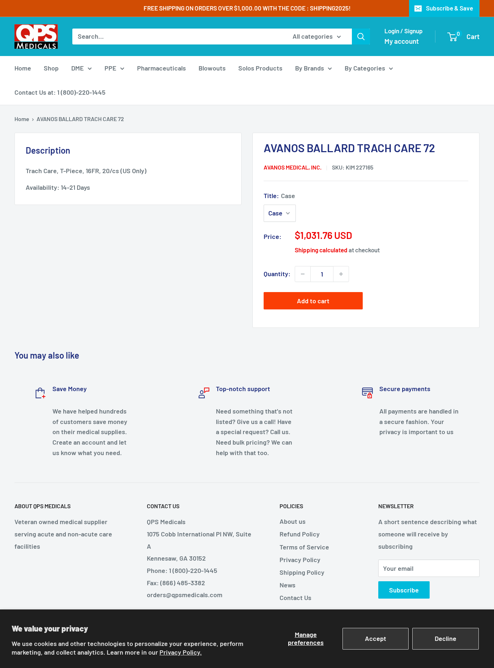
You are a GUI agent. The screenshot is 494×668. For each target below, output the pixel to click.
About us (293, 521)
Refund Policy (300, 534)
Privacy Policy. (180, 652)
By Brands (309, 68)
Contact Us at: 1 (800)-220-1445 (60, 92)
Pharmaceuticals (161, 68)
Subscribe (404, 590)
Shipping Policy (302, 572)
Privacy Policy (300, 560)
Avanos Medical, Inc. (292, 167)
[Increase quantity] (341, 274)
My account (401, 41)
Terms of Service (304, 547)
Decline (445, 638)
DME (77, 68)
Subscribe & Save (449, 8)
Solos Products (260, 68)
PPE (110, 68)
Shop (51, 68)
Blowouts (212, 68)
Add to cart (313, 301)
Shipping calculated (321, 249)
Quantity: (277, 274)
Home (22, 68)
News (287, 585)
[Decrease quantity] (302, 274)
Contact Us (295, 597)
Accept (375, 638)
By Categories (365, 68)
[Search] (361, 36)
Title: (279, 196)
